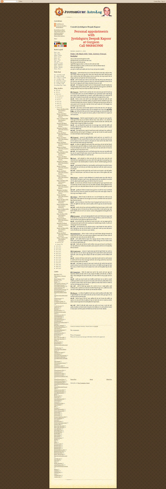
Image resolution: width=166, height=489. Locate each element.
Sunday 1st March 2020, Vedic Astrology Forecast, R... (62, 239)
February (59, 242)
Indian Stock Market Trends (60, 292)
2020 (57, 94)
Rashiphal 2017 (57, 448)
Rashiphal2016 (57, 343)
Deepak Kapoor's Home (59, 30)
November (59, 96)
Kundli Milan (57, 433)
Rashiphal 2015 (57, 447)
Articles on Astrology (59, 33)
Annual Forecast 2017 (59, 315)
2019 (57, 246)
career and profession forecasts (61, 466)
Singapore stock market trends (61, 345)
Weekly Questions (58, 463)
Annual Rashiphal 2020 (59, 382)
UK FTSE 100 (57, 459)
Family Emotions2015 (59, 409)
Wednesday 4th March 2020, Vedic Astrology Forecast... (62, 225)
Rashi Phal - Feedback (59, 325)
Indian (55, 340)
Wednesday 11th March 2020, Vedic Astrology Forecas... (62, 191)
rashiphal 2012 (57, 472)
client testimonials (58, 318)
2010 (57, 263)
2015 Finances (57, 354)
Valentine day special (58, 352)
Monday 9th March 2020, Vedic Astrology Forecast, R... (62, 201)
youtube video (57, 477)
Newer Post (73, 379)
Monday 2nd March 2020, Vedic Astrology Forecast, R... (62, 234)
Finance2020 (57, 412)
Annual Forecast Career (59, 379)
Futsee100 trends (58, 421)
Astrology (56, 300)
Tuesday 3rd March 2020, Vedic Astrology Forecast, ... (62, 229)
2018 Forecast (57, 331)
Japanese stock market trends (60, 322)
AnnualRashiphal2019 (59, 393)
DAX (55, 406)
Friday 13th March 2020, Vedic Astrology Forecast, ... (62, 182)
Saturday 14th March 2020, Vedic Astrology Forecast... (62, 177)
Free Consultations (58, 418)
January (59, 244)
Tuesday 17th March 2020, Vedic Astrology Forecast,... (62, 167)
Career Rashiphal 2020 (59, 399)
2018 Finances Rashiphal (59, 357)
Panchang (56, 280)
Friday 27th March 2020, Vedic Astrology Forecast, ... (62, 120)
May (58, 103)
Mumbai (56, 324)
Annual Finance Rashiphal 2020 (61, 367)
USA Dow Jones (57, 348)
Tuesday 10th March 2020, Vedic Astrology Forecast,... (62, 196)
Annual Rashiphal (58, 316)
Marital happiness (58, 438)
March (58, 107)
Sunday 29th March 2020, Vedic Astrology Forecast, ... (63, 110)
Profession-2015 (57, 443)
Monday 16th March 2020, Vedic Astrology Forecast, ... (62, 172)
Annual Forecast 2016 (59, 373)
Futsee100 (56, 420)
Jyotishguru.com (58, 306)
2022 (57, 90)
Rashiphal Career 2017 (59, 451)
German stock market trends (60, 423)
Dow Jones (56, 336)
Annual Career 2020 (58, 366)
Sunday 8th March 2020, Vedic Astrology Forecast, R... (62, 205)
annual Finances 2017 (59, 465)
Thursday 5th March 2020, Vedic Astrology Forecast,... (62, 220)
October (59, 98)
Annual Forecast (57, 372)
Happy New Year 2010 (59, 426)
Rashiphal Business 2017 (59, 450)
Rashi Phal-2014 (57, 342)
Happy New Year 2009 (59, 337)
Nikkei (55, 442)
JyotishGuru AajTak (58, 301)
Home (91, 379)
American (56, 364)
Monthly (56, 439)
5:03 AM (96, 326)
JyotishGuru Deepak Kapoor (60, 303)
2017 (57, 249)
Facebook (56, 408)
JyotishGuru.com (60, 24)
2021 (57, 92)
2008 (57, 266)
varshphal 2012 (57, 475)
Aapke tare (56, 307)
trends (55, 474)
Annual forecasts (58, 298)
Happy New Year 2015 (59, 427)
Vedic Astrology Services (59, 31)
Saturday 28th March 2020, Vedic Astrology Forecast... (62, 115)
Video (55, 461)
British (55, 394)
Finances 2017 (57, 414)
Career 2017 (57, 397)
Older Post (109, 379)
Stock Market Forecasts (59, 285)
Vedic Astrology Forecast (59, 283)
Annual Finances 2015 (59, 370)
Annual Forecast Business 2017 (61, 376)
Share (55, 38)
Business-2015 (57, 396)
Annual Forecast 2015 (59, 333)
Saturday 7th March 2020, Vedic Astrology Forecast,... (63, 210)
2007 (57, 268)
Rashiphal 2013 (57, 445)
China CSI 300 (57, 405)
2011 (57, 261)
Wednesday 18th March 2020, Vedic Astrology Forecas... (62, 163)
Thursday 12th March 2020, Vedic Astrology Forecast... (62, 186)
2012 (57, 259)
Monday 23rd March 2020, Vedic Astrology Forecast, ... (62, 139)
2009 (57, 264)
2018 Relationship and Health (60, 358)
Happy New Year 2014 (59, 339)
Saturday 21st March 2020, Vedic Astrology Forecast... (62, 148)
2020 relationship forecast (60, 363)
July (58, 99)
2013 (57, 257)
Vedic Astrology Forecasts (60, 276)
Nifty (55, 441)
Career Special (57, 400)
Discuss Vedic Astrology (59, 36)
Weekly (56, 282)
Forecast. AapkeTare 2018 (60, 417)
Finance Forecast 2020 (59, 411)
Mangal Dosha (57, 435)
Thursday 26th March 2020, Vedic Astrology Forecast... (62, 125)
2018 (57, 248)
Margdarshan (57, 436)
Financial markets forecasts (60, 289)
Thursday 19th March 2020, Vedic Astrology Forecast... (62, 158)
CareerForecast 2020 (58, 403)
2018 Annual (57, 328)
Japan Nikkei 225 (58, 430)
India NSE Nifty (57, 429)
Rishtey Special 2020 (58, 454)
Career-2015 (57, 402)
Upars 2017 (56, 460)
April (58, 105)
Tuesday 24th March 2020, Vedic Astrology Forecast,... (62, 134)
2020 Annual (57, 361)
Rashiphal (56, 309)
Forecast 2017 (57, 415)
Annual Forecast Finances (60, 381)
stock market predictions (59, 286)
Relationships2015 (58, 452)
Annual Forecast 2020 (59, 375)
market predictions (58, 288)
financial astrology (58, 310)
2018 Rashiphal (57, 321)
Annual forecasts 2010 (59, 390)
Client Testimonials (58, 34)
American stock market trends (60, 295)
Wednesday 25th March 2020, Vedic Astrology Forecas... (62, 129)
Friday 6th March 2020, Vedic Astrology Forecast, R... (62, 215)
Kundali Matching (58, 432)
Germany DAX (57, 424)
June (58, 101)
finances (56, 469)
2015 (57, 253)
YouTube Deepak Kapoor (60, 327)
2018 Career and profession (60, 355)
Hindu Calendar (57, 279)
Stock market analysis (59, 291)
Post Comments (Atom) (84, 383)
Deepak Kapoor (57, 334)
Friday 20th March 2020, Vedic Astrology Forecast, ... (62, 153)
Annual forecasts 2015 (59, 391)
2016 (57, 251)
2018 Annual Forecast (59, 319)
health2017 (56, 470)
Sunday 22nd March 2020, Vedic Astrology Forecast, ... (62, 144)
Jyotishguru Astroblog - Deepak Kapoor (61, 26)
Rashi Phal (56, 274)
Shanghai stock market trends (60, 456)
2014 (57, 255)
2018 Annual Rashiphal (59, 330)
